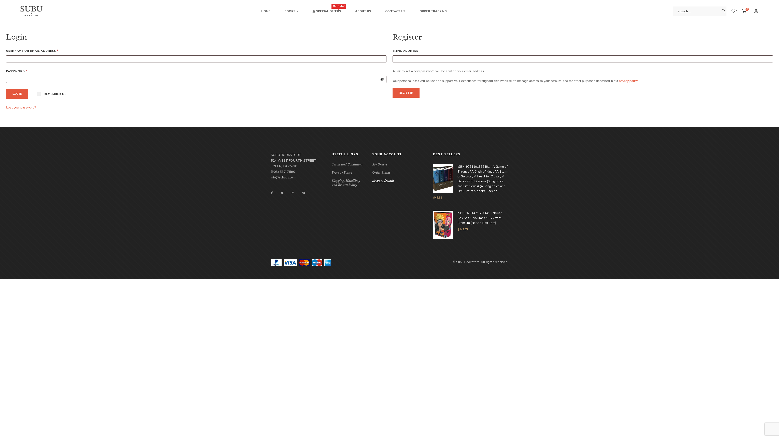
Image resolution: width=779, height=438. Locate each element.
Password (25, 71)
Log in (17, 94)
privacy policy (628, 81)
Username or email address (40, 51)
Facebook (272, 192)
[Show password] (382, 79)
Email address (415, 51)
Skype (303, 192)
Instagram (293, 192)
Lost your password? (21, 107)
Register (406, 93)
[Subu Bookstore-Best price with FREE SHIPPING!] (31, 11)
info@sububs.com (283, 177)
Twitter (282, 192)
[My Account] (756, 11)
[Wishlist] (733, 11)
